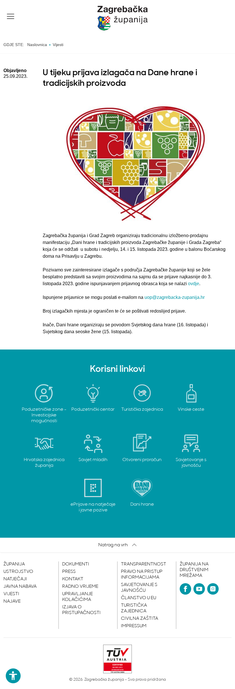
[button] (10, 16)
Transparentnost (143, 564)
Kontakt (72, 579)
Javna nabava (20, 586)
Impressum (133, 626)
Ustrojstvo (18, 571)
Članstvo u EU (138, 598)
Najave (12, 601)
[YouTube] (199, 589)
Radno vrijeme (80, 586)
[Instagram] (213, 589)
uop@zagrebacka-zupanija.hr (174, 297)
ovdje (193, 283)
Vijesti (11, 594)
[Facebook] (185, 589)
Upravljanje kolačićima (77, 597)
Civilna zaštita (139, 618)
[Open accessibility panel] (13, 675)
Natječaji (15, 579)
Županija (14, 564)
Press (69, 571)
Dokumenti (75, 564)
